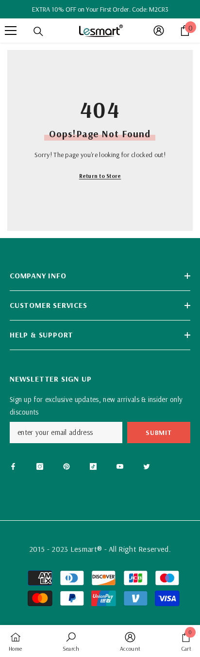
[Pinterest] (66, 466)
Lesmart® (86, 549)
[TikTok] (93, 466)
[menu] (11, 30)
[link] (71, 641)
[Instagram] (40, 466)
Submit (158, 432)
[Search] (38, 31)
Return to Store (100, 175)
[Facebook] (13, 466)
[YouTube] (120, 466)
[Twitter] (146, 466)
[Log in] (158, 30)
